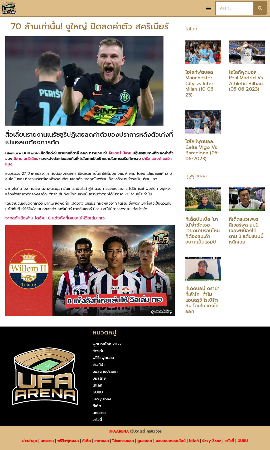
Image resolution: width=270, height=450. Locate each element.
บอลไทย (99, 378)
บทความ (99, 413)
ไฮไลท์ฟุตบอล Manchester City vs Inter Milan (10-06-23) (200, 83)
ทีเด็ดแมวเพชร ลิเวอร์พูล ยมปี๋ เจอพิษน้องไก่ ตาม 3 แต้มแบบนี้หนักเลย (246, 230)
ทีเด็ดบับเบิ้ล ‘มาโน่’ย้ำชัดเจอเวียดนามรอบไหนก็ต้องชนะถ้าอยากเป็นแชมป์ (202, 230)
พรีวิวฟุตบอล (103, 358)
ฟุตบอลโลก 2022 (107, 344)
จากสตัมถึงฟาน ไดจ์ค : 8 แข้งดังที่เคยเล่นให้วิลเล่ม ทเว (55, 218)
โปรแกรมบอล (123, 441)
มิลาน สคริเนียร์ (26, 159)
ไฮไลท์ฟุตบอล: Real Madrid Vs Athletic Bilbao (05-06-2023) (246, 80)
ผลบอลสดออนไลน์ (171, 441)
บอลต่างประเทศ (105, 371)
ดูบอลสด (144, 441)
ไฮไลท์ (97, 385)
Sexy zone (102, 399)
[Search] (260, 8)
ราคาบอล (101, 441)
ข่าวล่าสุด (29, 441)
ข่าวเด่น (98, 351)
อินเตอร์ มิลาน (120, 153)
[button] (208, 8)
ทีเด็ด (97, 406)
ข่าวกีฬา (99, 365)
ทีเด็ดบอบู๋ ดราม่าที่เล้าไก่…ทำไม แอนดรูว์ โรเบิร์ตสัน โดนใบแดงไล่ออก (202, 300)
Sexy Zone (211, 441)
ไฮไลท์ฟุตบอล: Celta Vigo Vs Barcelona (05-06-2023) (202, 150)
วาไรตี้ (97, 420)
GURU (98, 392)
